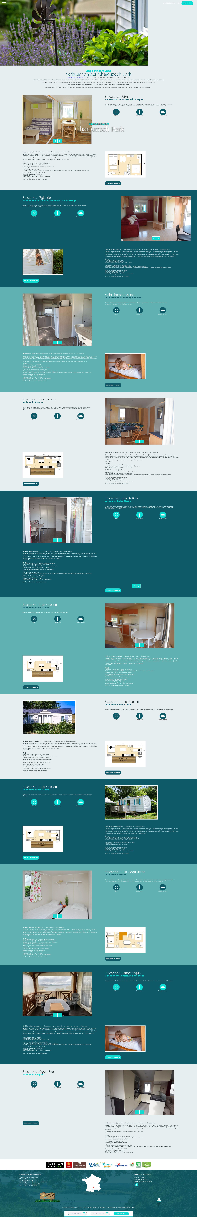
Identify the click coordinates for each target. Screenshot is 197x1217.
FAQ (133, 1207)
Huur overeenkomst (140, 1179)
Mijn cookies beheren (124, 1207)
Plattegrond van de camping (143, 1181)
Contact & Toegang (140, 1177)
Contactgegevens (111, 1207)
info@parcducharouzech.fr (32, 1184)
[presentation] (55, 141)
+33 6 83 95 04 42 (170, 3)
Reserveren (187, 3)
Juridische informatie (98, 1207)
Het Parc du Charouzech (75, 77)
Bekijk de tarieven (113, 183)
